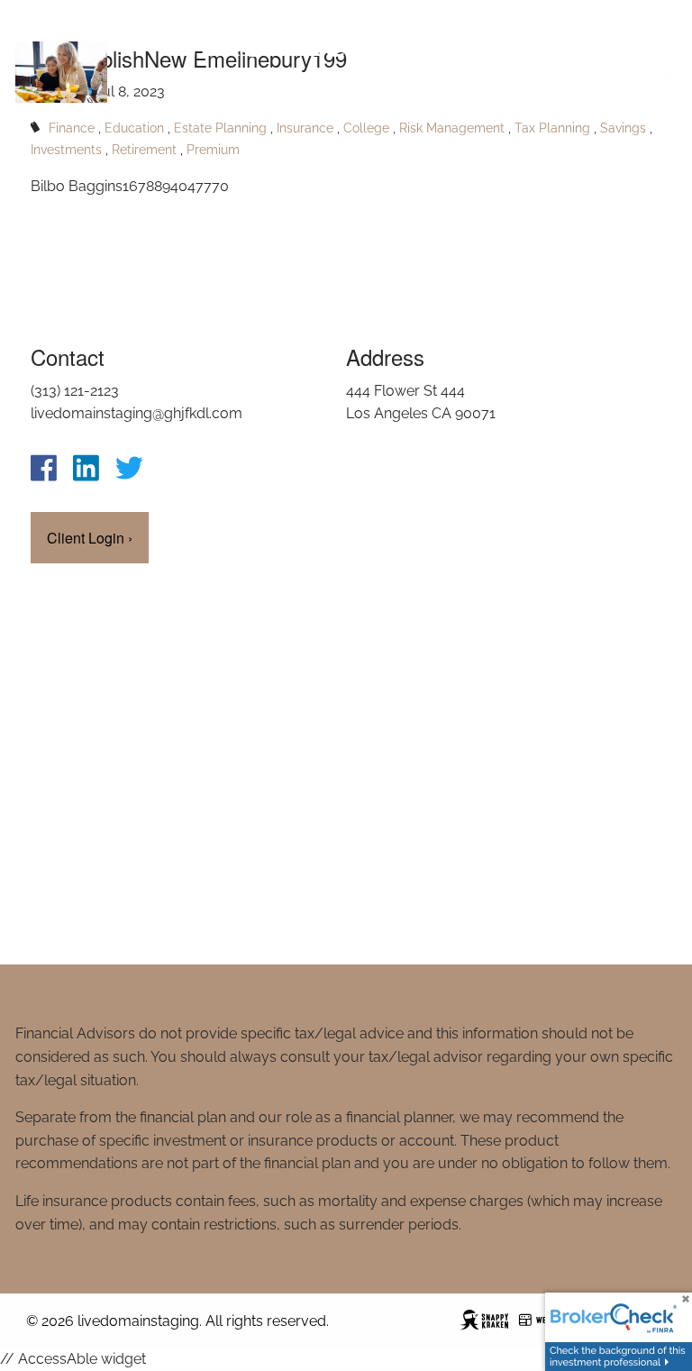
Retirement (144, 149)
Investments (66, 149)
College (366, 127)
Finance (72, 127)
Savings (623, 127)
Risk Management (452, 127)
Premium (213, 149)
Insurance (305, 127)
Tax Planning (552, 127)
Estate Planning (220, 127)
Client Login (89, 537)
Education (134, 127)
